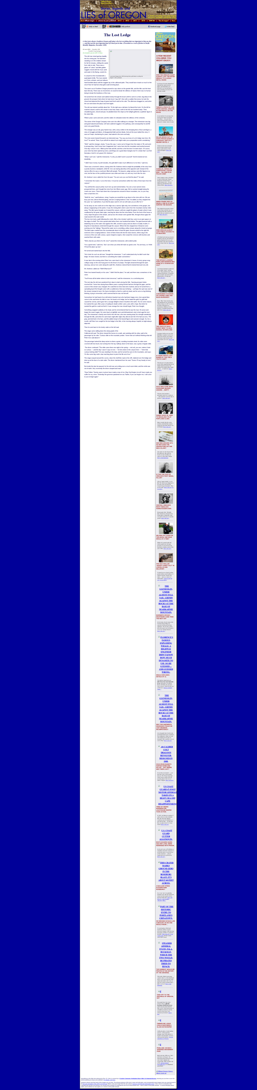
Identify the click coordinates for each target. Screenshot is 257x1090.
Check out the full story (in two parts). (164, 579)
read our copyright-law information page (143, 1084)
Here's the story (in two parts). (165, 488)
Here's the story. (169, 185)
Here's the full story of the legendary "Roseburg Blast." (164, 899)
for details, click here (109, 1080)
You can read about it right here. (165, 1037)
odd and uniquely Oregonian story (163, 1063)
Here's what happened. (162, 458)
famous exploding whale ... (164, 688)
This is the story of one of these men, (165, 934)
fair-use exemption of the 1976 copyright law (95, 1084)
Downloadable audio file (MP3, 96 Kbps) (93, 53)
